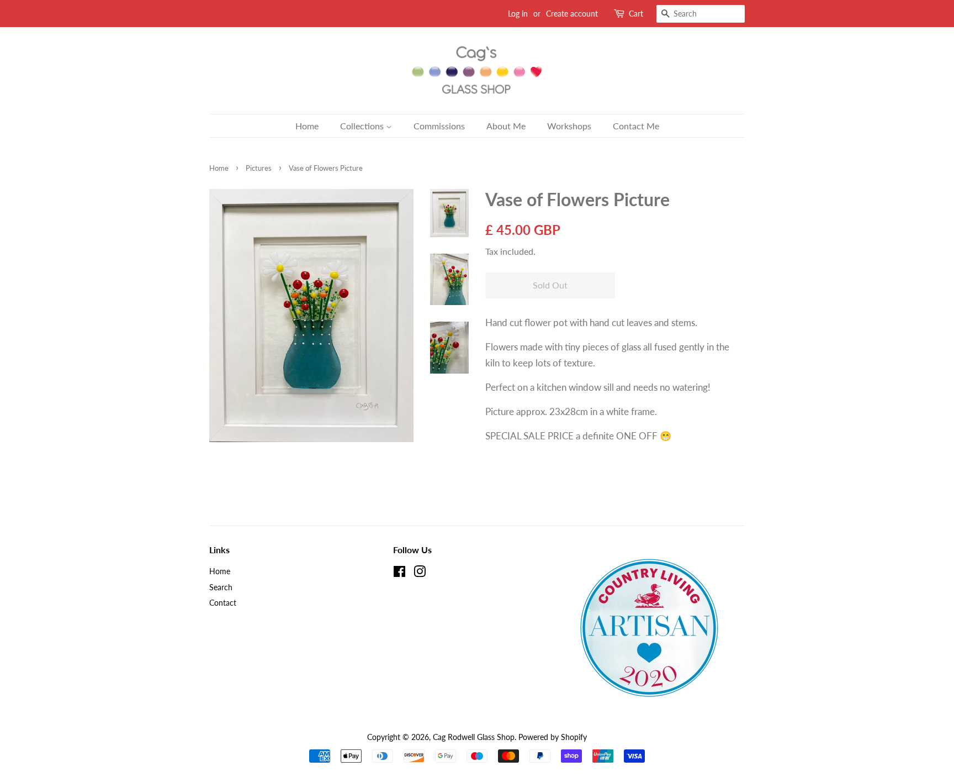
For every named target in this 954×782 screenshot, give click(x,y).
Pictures (259, 168)
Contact (222, 602)
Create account (572, 13)
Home (307, 125)
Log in (518, 13)
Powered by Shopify (552, 737)
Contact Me (636, 125)
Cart (636, 13)
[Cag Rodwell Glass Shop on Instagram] (420, 573)
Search (220, 587)
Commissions (439, 125)
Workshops (569, 125)
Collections (363, 125)
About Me (506, 125)
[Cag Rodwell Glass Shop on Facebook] (399, 573)
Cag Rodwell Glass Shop (474, 737)
